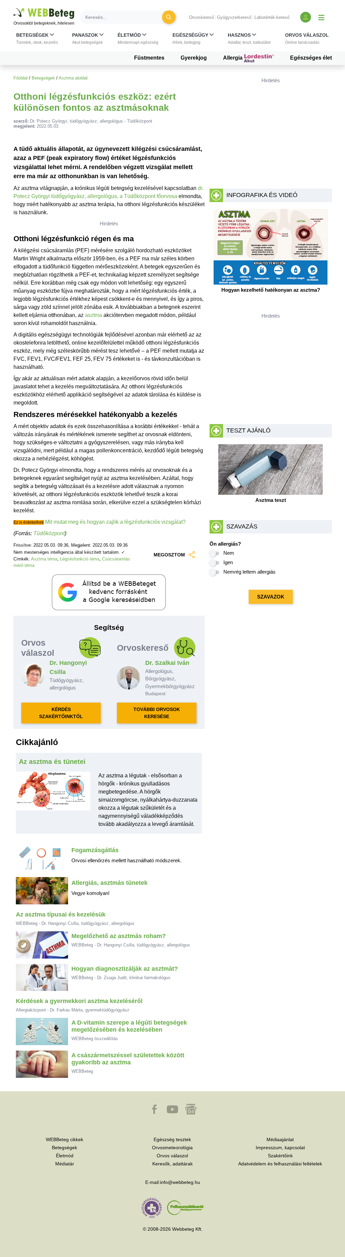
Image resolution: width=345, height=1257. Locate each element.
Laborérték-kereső (271, 17)
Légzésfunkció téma (79, 558)
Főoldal (20, 77)
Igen (228, 562)
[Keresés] (169, 17)
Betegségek (43, 77)
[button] (37, 39)
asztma (93, 315)
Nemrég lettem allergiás (249, 572)
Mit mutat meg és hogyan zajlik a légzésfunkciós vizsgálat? (115, 522)
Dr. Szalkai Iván (167, 662)
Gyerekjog (194, 58)
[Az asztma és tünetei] (53, 803)
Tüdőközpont (49, 533)
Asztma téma (44, 558)
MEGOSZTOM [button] (169, 554)
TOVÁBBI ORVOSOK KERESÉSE (156, 713)
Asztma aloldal (73, 77)
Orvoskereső (201, 17)
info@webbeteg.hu (180, 1182)
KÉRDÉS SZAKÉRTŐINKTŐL (61, 713)
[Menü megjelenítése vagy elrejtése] (321, 17)
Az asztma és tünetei (52, 761)
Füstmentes (149, 58)
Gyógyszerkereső (234, 17)
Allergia (233, 58)
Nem (228, 553)
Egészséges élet (311, 58)
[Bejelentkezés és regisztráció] (305, 17)
